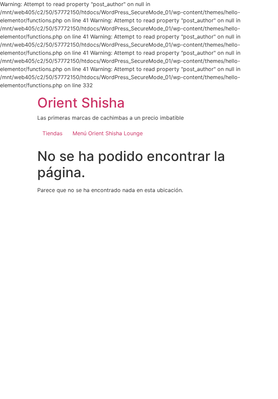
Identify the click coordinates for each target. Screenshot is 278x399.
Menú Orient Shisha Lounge (108, 133)
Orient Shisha (81, 102)
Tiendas (52, 133)
